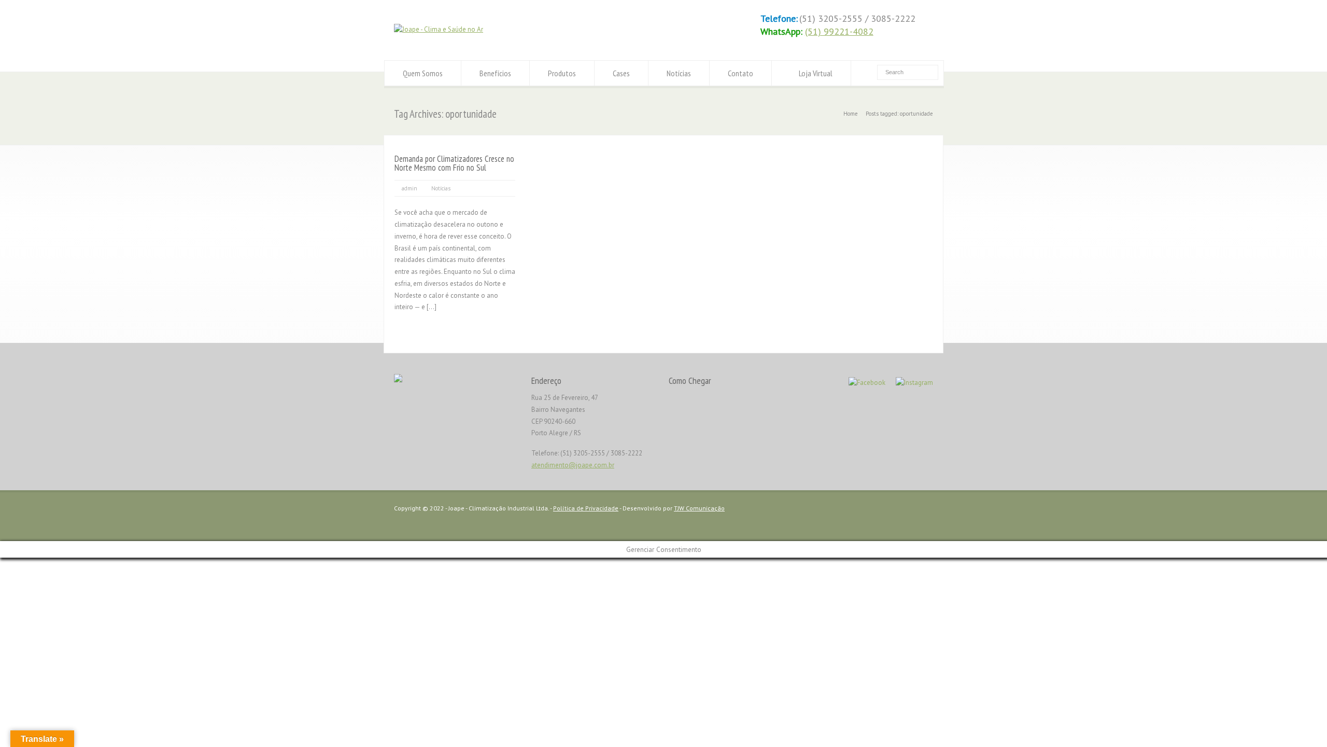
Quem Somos (423, 73)
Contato (740, 73)
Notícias (679, 73)
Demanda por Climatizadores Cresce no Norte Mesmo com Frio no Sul (454, 163)
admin (409, 188)
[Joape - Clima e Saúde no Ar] (438, 29)
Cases (621, 73)
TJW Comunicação (699, 508)
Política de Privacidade (585, 508)
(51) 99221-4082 (839, 31)
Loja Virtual (815, 73)
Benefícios (495, 73)
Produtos (562, 73)
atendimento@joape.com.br (572, 465)
